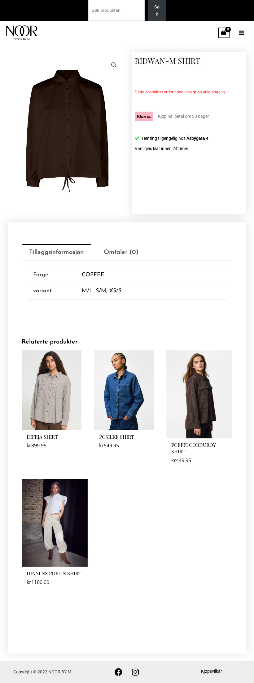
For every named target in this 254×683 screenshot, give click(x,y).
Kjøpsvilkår (211, 671)
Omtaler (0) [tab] (121, 252)
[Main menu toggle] (242, 33)
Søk (157, 10)
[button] (114, 65)
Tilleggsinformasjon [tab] (56, 252)
